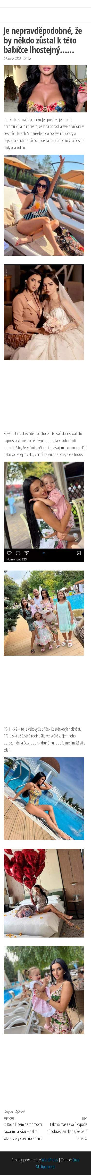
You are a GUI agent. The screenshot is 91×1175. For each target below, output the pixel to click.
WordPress (49, 1160)
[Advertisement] (45, 397)
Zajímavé (20, 1111)
